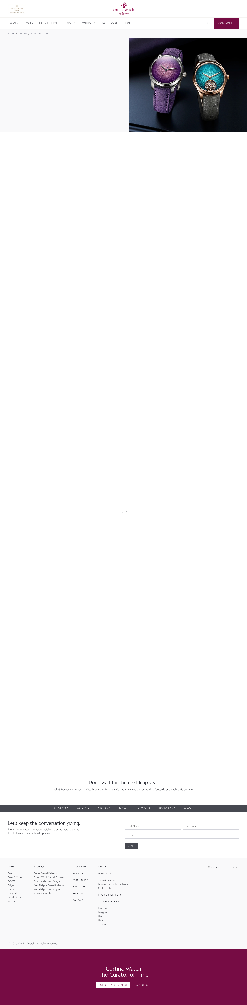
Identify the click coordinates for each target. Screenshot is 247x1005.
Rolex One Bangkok (43, 893)
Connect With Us (108, 901)
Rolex (29, 23)
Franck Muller (14, 897)
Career (102, 866)
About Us (78, 893)
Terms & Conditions (107, 880)
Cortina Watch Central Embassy (49, 877)
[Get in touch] (240, 998)
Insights (69, 23)
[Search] (208, 23)
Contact (78, 900)
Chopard (12, 893)
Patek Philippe (48, 23)
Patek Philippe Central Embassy (49, 885)
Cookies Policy (105, 888)
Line (100, 916)
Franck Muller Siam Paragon (47, 881)
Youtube (102, 924)
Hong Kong (167, 808)
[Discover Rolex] (221, 8)
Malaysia (83, 808)
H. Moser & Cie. (40, 33)
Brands (14, 23)
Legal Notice (106, 873)
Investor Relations (110, 894)
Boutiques (88, 23)
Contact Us (226, 23)
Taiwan (124, 808)
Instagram (102, 912)
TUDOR (11, 901)
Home (11, 33)
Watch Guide (80, 880)
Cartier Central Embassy (45, 873)
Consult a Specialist (112, 985)
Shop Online (132, 23)
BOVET (11, 881)
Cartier (11, 889)
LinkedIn (102, 920)
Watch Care (110, 23)
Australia (143, 808)
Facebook (103, 908)
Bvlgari (11, 885)
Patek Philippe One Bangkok (47, 889)
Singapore (61, 808)
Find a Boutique (217, 581)
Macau (188, 808)
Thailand (104, 808)
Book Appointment (184, 581)
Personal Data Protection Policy (113, 884)
